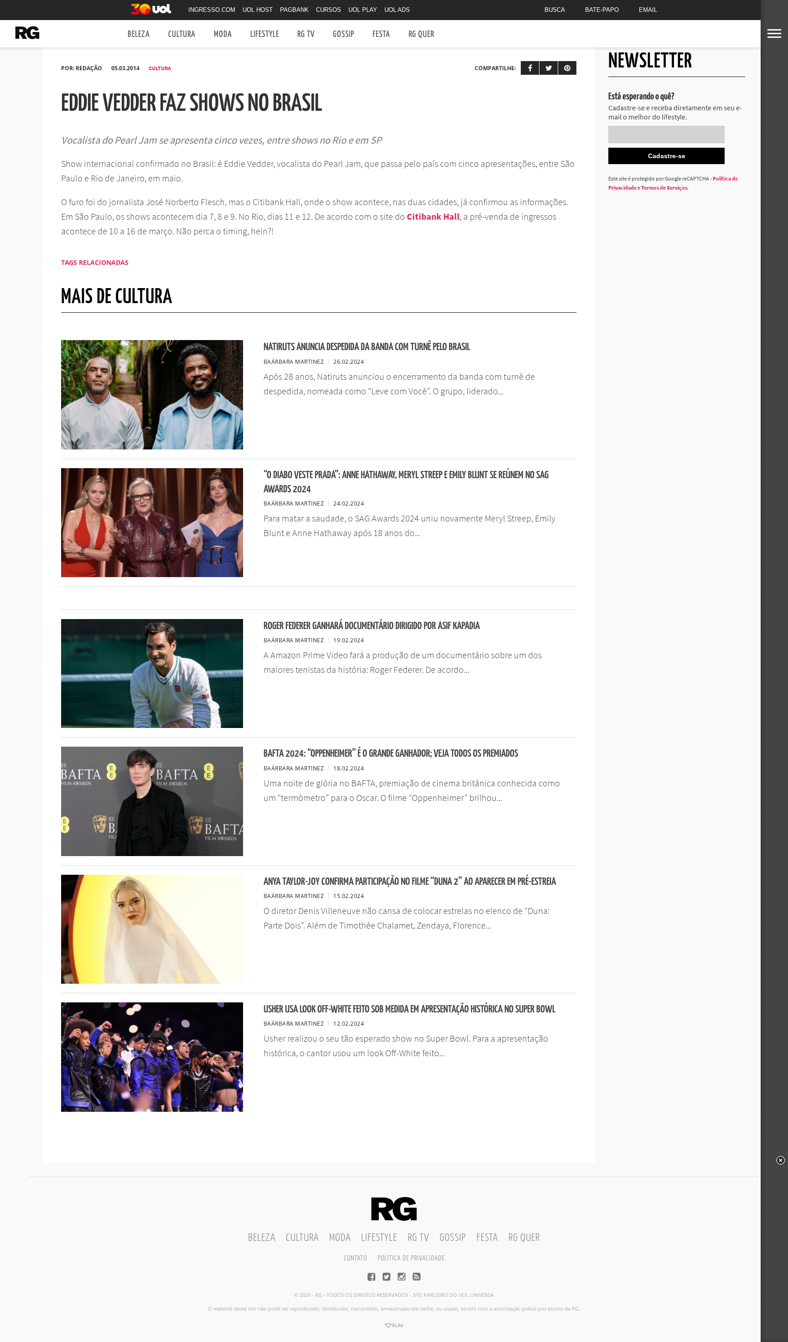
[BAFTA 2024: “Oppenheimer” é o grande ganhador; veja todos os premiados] (152, 853)
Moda (223, 34)
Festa (381, 34)
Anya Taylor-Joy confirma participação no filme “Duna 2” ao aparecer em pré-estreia (410, 882)
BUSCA (554, 9)
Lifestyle (264, 34)
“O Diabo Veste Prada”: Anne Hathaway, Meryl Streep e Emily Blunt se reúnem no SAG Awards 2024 (406, 482)
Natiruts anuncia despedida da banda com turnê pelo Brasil (367, 347)
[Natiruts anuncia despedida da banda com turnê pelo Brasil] (152, 447)
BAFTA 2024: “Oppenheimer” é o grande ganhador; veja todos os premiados (391, 753)
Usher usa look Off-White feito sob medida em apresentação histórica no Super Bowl (409, 1009)
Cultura (182, 34)
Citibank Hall (433, 216)
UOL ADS (397, 9)
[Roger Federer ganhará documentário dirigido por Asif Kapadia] (152, 725)
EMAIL (648, 9)
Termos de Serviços (664, 187)
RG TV (306, 34)
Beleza (139, 34)
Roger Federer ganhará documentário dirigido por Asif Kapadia (372, 626)
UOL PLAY (362, 9)
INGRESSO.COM (211, 9)
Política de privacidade (411, 1258)
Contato (355, 1258)
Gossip (343, 34)
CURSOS (328, 9)
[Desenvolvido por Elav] (394, 1328)
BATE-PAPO (602, 9)
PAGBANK (294, 9)
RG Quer (421, 34)
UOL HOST (258, 9)
